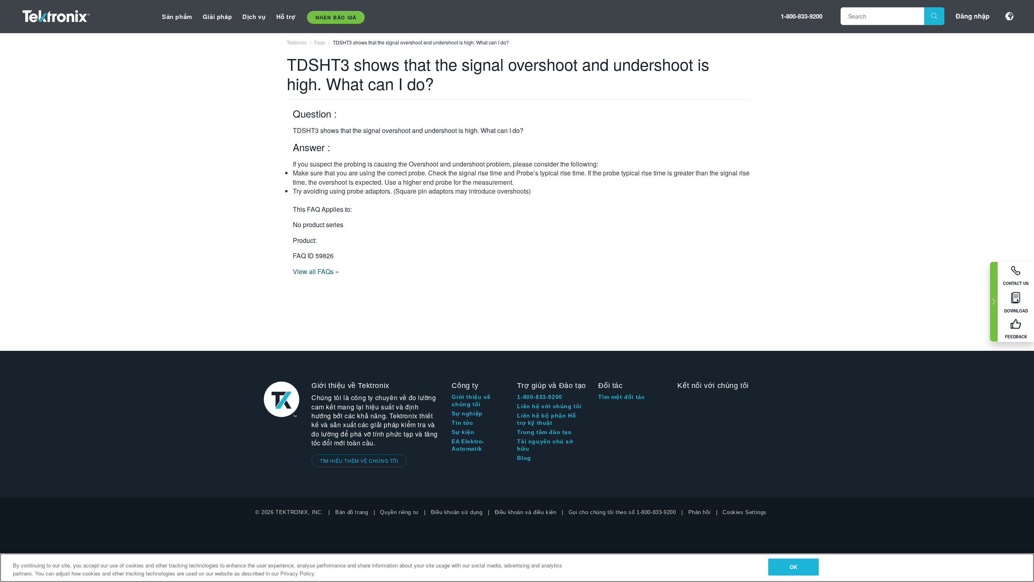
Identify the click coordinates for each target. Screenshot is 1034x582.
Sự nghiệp (467, 413)
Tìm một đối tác (621, 397)
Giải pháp (217, 16)
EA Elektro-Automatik (468, 445)
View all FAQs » (316, 271)
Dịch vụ (253, 16)
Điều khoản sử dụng (457, 512)
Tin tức (462, 423)
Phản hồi (699, 512)
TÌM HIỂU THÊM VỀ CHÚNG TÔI (359, 460)
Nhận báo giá (335, 17)
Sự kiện (463, 432)
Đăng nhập (973, 16)
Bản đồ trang (351, 512)
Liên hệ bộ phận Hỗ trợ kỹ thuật (546, 419)
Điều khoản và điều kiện (526, 512)
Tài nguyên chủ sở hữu (545, 445)
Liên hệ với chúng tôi (549, 406)
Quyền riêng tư (399, 512)
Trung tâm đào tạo (544, 432)
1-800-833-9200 (801, 16)
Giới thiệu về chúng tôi (471, 400)
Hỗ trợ (286, 16)
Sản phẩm (177, 16)
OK (793, 567)
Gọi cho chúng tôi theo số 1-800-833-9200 (622, 512)
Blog (524, 458)
